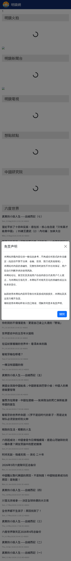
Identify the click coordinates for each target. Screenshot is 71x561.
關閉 (62, 314)
